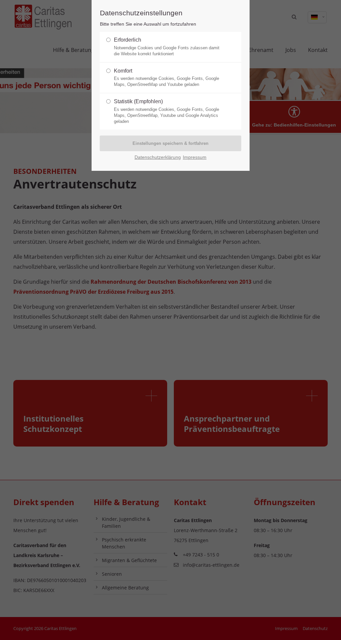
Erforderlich (166, 46)
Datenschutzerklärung (158, 157)
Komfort (166, 77)
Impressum (194, 157)
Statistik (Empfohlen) (166, 111)
